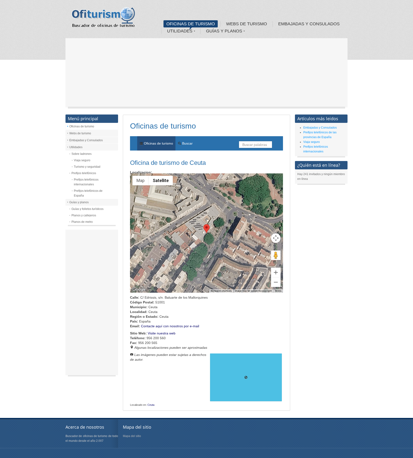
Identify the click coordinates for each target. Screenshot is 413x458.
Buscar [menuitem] (187, 143)
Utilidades (75, 147)
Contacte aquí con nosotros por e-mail (170, 326)
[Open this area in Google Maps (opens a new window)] (139, 289)
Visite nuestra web (161, 333)
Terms (278, 291)
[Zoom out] (276, 282)
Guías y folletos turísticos (87, 209)
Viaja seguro (82, 160)
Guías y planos (79, 202)
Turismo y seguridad (87, 166)
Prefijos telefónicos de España (88, 193)
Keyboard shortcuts (221, 291)
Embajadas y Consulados (86, 140)
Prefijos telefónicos (83, 173)
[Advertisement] (206, 74)
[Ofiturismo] (103, 19)
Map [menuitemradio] (140, 180)
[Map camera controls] (276, 238)
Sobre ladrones (81, 154)
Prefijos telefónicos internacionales (86, 182)
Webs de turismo (80, 133)
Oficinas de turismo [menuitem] (158, 143)
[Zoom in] (276, 272)
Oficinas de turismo (81, 126)
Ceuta (150, 404)
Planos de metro (82, 222)
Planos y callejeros (83, 215)
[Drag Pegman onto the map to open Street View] (276, 255)
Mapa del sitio (132, 436)
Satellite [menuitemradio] (161, 180)
